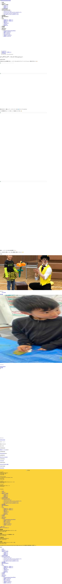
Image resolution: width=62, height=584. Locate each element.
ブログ (3, 507)
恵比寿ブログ (6, 25)
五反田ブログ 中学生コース (8, 20)
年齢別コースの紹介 (5, 493)
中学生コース (6, 6)
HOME (3, 491)
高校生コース (6, 7)
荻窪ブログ (5, 22)
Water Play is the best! (4, 457)
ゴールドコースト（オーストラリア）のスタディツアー (13, 12)
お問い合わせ (4, 517)
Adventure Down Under (6, 498)
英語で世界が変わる (5, 505)
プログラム (3, 492)
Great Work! (2, 467)
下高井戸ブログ (6, 23)
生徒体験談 (3, 504)
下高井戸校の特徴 (5, 497)
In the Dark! (2, 460)
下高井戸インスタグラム (8, 35)
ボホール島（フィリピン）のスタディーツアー (11, 14)
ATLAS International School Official (9, 30)
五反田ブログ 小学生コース (8, 19)
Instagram (3, 518)
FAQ (2, 506)
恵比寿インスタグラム (7, 36)
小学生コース (6, 5)
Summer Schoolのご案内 (4, 464)
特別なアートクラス (3, 449)
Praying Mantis (2, 453)
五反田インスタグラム (7, 31)
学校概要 (3, 515)
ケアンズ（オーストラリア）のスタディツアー (11, 13)
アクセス (3, 516)
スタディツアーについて (8, 11)
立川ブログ (5, 24)
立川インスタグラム (7, 33)
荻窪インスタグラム (7, 32)
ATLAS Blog (4, 292)
